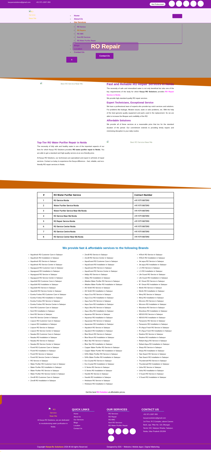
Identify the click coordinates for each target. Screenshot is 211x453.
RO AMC (80, 34)
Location (78, 49)
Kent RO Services (83, 37)
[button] (0, 451)
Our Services (80, 22)
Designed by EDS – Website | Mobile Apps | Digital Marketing (133, 447)
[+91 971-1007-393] (43, 2)
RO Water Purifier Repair (86, 41)
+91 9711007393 (141, 200)
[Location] (88, 425)
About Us (78, 19)
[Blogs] (88, 422)
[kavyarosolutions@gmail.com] (19, 2)
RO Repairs (81, 30)
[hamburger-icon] (177, 16)
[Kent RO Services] (123, 422)
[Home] (88, 413)
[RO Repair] (123, 416)
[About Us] (88, 416)
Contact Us (79, 52)
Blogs (76, 45)
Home (76, 16)
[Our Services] (88, 419)
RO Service (81, 27)
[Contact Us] (88, 428)
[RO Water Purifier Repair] (123, 425)
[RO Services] (123, 413)
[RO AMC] (123, 419)
